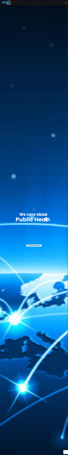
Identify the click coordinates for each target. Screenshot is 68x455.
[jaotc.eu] (6, 2)
